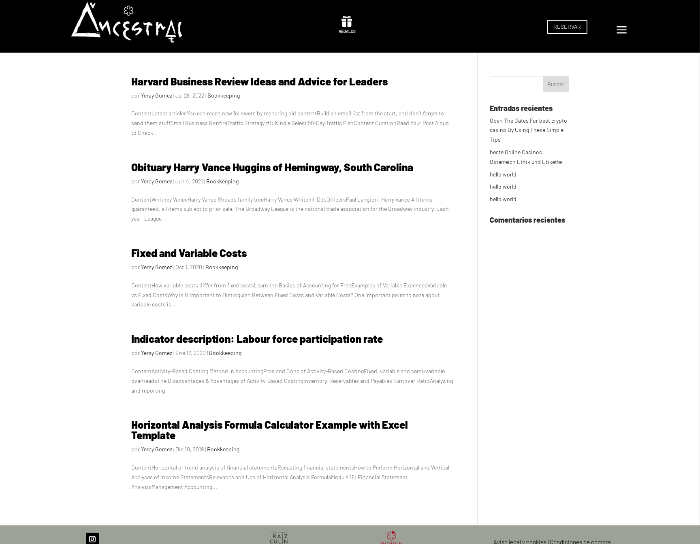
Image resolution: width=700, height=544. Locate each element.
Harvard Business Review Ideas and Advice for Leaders (259, 81)
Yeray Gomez (156, 95)
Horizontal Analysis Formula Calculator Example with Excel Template (269, 429)
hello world (503, 174)
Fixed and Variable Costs (189, 252)
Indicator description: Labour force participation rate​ (257, 338)
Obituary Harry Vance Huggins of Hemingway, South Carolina (272, 167)
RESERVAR (567, 26)
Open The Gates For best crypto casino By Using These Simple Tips (528, 130)
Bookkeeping (223, 95)
